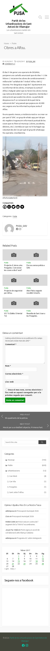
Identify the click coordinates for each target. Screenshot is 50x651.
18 (37, 561)
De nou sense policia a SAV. (36, 266)
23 (24, 564)
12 (43, 559)
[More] (22, 207)
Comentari (10, 344)
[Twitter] (13, 207)
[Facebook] (5, 207)
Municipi (27, 460)
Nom (8, 366)
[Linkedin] (18, 207)
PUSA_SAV (31, 61)
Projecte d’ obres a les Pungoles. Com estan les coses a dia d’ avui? (13, 267)
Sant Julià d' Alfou (27, 492)
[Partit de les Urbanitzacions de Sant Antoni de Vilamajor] (19, 9)
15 (19, 561)
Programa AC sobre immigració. (29, 538)
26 (43, 564)
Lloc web (9, 382)
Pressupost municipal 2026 (28, 511)
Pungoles (27, 487)
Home (6, 43)
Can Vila (27, 481)
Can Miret (27, 476)
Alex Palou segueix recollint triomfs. (34, 292)
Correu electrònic (14, 374)
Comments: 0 (10, 64)
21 (13, 564)
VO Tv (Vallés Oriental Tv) (13, 314)
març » (13, 569)
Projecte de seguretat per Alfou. (13, 292)
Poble (14, 43)
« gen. (6, 569)
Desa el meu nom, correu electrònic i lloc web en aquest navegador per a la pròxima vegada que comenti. (23, 392)
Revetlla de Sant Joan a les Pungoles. (36, 314)
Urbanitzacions (27, 471)
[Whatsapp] (9, 207)
